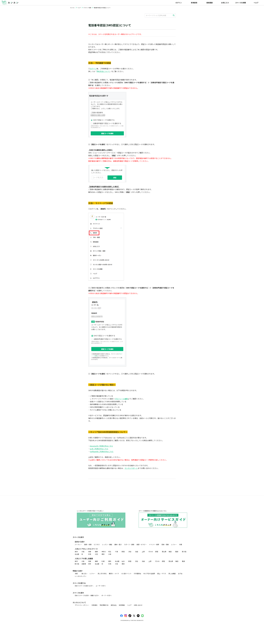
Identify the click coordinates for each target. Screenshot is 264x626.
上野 (143, 552)
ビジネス (97, 544)
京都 (89, 552)
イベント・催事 (154, 544)
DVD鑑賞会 (137, 573)
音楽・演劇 (165, 544)
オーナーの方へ (106, 595)
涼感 (76, 573)
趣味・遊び (118, 544)
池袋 (136, 552)
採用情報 (122, 605)
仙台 (123, 561)
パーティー (78, 544)
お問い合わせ (138, 605)
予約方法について (103, 71)
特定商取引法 (104, 605)
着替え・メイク (114, 573)
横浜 (103, 554)
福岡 (96, 552)
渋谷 (129, 552)
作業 (180, 544)
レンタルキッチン (80, 576)
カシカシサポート (131, 468)
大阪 (82, 552)
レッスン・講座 (107, 544)
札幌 (103, 561)
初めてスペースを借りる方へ (84, 586)
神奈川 (104, 552)
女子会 (180, 573)
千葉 (116, 552)
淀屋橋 (83, 564)
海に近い (84, 573)
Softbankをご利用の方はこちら (101, 451)
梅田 (170, 552)
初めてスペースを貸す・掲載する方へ (87, 595)
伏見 (89, 554)
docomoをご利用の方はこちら (101, 446)
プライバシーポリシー (82, 605)
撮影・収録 (87, 544)
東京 (76, 552)
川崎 (109, 554)
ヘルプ (256, 2)
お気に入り (225, 2)
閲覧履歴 (209, 2)
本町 (89, 564)
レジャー (174, 544)
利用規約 (94, 605)
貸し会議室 (172, 573)
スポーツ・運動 (129, 544)
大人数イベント (126, 573)
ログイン (93, 68)
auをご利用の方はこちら (99, 448)
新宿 (123, 552)
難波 (176, 552)
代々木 (150, 552)
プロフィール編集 (121, 398)
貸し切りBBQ (102, 573)
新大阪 (184, 552)
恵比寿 (164, 552)
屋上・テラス (161, 573)
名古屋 (77, 554)
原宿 (156, 552)
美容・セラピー (142, 544)
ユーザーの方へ (101, 586)
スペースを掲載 (240, 2)
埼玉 (109, 552)
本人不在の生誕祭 (149, 573)
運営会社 (114, 605)
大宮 (96, 554)
